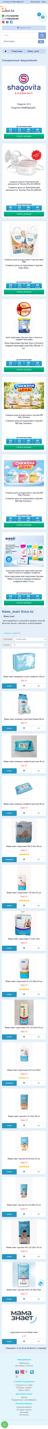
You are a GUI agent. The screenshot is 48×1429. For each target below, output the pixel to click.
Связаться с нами (24, 1385)
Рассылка (24, 1415)
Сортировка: (7, 639)
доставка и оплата (24, 1366)
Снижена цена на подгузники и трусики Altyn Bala (24, 261)
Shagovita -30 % (24, 104)
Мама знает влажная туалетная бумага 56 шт (24, 719)
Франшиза (24, 1363)
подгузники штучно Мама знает (24, 1332)
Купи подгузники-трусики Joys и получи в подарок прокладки (24, 338)
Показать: (6, 645)
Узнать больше (24, 136)
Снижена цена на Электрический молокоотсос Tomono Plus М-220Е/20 (24, 183)
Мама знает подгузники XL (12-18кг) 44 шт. (24, 981)
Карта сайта (24, 1390)
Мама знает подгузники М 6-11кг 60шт (24, 1070)
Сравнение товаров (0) (12, 633)
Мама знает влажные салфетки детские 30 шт (24, 761)
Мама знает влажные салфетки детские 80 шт (24, 804)
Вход (43, 2)
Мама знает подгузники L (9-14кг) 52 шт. (24, 892)
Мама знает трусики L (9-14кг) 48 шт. (24, 1116)
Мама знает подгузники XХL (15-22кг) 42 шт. (24, 1027)
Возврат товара (24, 1388)
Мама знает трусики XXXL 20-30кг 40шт (24, 1290)
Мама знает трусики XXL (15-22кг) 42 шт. (24, 1247)
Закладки (24, 1412)
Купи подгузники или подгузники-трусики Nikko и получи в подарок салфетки (24, 572)
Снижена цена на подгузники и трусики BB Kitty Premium (24, 494)
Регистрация (35, 2)
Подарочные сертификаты (24, 1400)
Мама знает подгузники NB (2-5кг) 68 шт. (24, 846)
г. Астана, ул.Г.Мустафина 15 (13, 2)
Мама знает (9, 616)
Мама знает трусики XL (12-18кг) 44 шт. (24, 1205)
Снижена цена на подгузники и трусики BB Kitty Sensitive (24, 416)
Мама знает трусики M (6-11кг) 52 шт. (24, 1159)
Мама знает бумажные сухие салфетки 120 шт (24, 676)
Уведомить (9, 859)
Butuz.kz (8, 10)
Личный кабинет (24, 1407)
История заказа (24, 1410)
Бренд (24, 1397)
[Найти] (42, 35)
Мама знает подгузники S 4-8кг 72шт (24, 939)
